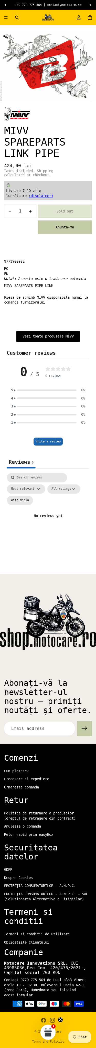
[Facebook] (43, 1020)
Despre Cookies (18, 878)
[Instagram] (52, 1020)
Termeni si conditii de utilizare (37, 934)
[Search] (17, 17)
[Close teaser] (60, 1019)
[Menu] (6, 17)
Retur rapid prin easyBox (28, 834)
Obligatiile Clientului (26, 942)
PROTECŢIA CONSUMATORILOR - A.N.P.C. (40, 886)
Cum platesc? (16, 771)
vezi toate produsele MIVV (48, 336)
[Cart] (89, 17)
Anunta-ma (65, 227)
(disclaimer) (41, 196)
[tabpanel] (48, 522)
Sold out (65, 211)
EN (6, 274)
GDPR (8, 869)
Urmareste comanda (21, 787)
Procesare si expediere (26, 779)
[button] (48, 390)
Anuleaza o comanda (22, 826)
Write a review (48, 441)
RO (6, 269)
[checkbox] (20, 500)
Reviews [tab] (21, 462)
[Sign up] (84, 728)
